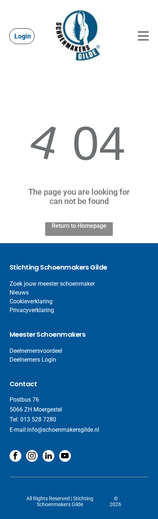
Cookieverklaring (31, 301)
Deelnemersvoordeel (36, 350)
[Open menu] (143, 35)
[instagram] (32, 457)
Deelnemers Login (33, 359)
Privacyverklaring (32, 310)
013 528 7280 (38, 419)
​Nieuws (19, 292)
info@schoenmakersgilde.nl (63, 429)
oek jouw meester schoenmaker (54, 283)
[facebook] (15, 457)
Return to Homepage (79, 225)
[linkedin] (48, 457)
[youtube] (65, 457)
